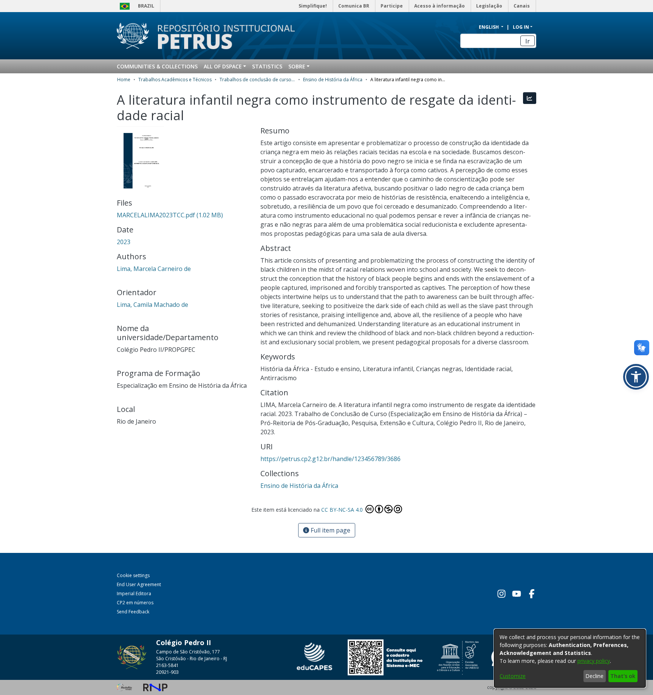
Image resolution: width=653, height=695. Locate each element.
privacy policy (593, 660)
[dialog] (569, 658)
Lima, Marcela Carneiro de (154, 269)
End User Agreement (139, 584)
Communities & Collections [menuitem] (157, 66)
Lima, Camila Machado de (152, 304)
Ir (527, 41)
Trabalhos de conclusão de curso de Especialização (257, 79)
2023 (123, 242)
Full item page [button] (329, 530)
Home (123, 79)
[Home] (222, 36)
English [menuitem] (489, 27)
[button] (636, 377)
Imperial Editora (134, 593)
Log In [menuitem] (521, 27)
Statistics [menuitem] (267, 66)
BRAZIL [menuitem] (146, 6)
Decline (594, 676)
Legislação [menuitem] (489, 6)
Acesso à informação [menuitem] (439, 6)
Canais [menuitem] (522, 6)
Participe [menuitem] (392, 6)
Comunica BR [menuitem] (353, 6)
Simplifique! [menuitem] (313, 6)
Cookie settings (133, 575)
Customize (513, 676)
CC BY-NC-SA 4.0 (342, 509)
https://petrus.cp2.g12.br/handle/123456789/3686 (330, 459)
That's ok (622, 676)
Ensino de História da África (332, 79)
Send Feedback (133, 611)
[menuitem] (225, 66)
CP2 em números (135, 602)
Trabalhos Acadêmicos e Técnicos (175, 79)
